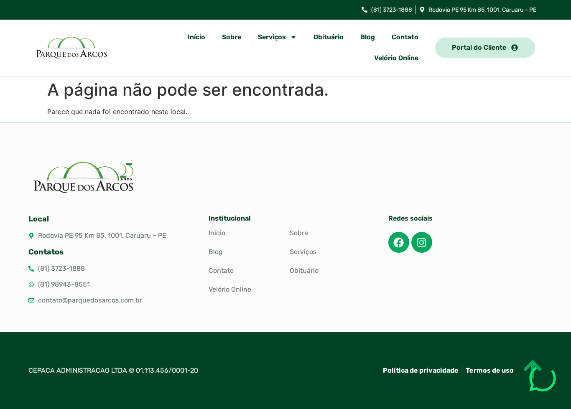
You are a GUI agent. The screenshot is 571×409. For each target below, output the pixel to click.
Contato (405, 37)
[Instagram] (421, 242)
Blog (367, 37)
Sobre (231, 37)
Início (196, 37)
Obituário (329, 37)
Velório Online (396, 58)
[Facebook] (398, 242)
